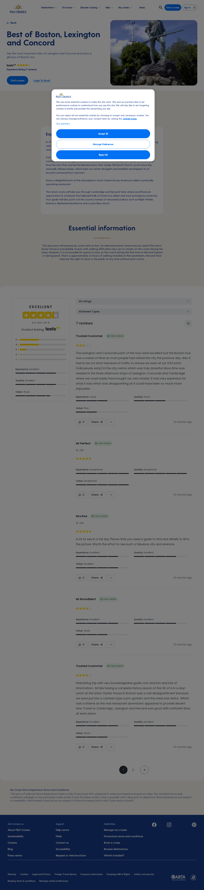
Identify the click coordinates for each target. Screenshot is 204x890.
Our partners (63, 123)
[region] (103, 125)
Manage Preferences (103, 144)
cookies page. (130, 118)
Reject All (103, 154)
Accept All (103, 133)
